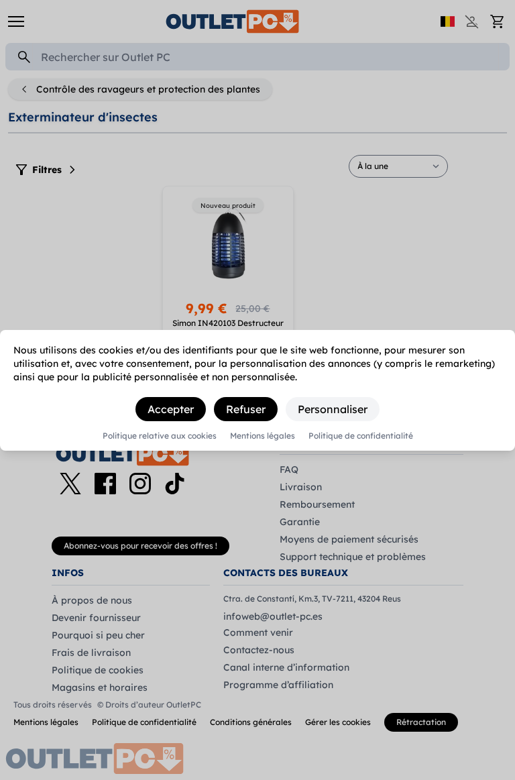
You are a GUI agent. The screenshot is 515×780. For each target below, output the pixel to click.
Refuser (246, 409)
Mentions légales (262, 436)
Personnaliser (332, 409)
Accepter (171, 409)
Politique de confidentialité (360, 436)
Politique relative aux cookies (160, 436)
